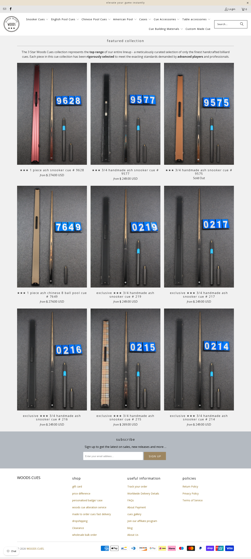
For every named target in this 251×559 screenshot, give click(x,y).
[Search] (241, 24)
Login (232, 9)
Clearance (78, 528)
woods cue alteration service (89, 507)
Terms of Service (192, 500)
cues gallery (134, 514)
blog (129, 528)
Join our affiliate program (142, 521)
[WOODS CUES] (11, 24)
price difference (81, 493)
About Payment (136, 507)
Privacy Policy (190, 493)
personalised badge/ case (87, 500)
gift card (77, 486)
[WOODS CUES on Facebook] (10, 9)
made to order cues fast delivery (91, 514)
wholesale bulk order (84, 535)
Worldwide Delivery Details (143, 493)
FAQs (130, 500)
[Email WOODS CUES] (4, 9)
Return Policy (190, 486)
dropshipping (79, 521)
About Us (132, 535)
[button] (37, 19)
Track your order (137, 486)
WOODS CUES (35, 548)
